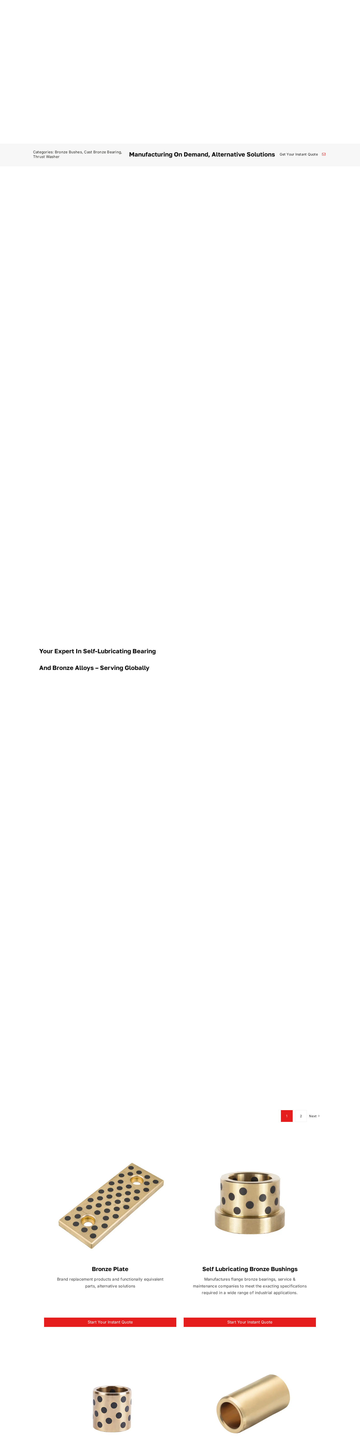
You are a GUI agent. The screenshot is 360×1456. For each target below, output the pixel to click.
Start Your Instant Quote (110, 1322)
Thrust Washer (46, 156)
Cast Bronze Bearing (102, 152)
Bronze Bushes (68, 152)
